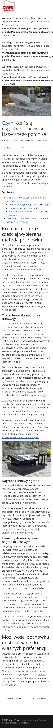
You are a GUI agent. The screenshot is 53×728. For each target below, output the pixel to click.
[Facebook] (27, 3)
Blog (15, 140)
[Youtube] (32, 3)
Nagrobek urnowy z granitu (24, 208)
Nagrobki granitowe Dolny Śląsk (15, 723)
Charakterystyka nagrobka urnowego (29, 204)
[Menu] (49, 7)
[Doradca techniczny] (37, 3)
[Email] (27, 8)
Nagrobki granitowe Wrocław (34, 720)
